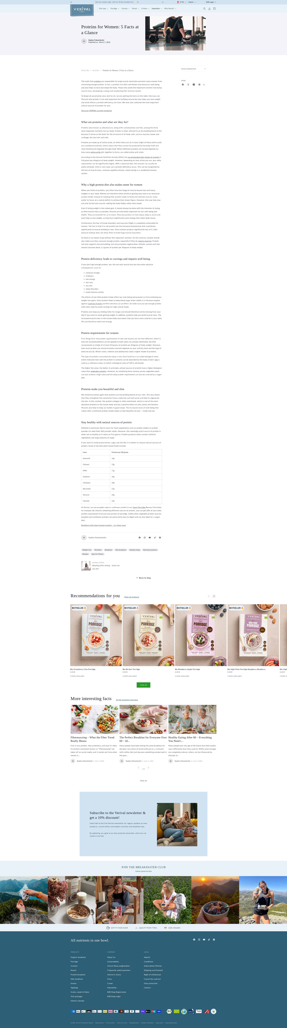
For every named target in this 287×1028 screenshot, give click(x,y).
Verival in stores (114, 974)
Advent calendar (78, 1001)
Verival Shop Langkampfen (118, 966)
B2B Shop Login (114, 996)
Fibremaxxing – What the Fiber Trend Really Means (92, 739)
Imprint (147, 957)
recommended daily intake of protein (144, 157)
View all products (131, 597)
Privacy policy (110, 1023)
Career (110, 983)
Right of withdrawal (152, 974)
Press (109, 979)
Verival (78, 1023)
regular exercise (145, 241)
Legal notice (159, 1023)
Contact (147, 988)
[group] (24, 900)
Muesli (73, 970)
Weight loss (87, 550)
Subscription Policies (153, 966)
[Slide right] (213, 596)
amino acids (95, 152)
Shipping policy (134, 1023)
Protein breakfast (78, 974)
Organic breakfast (78, 957)
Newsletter (112, 988)
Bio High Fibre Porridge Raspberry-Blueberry (246, 669)
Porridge (74, 961)
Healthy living (135, 550)
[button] (103, 8)
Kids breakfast (120, 550)
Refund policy (99, 1023)
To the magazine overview (127, 700)
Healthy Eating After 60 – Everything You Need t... (190, 739)
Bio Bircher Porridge (131, 669)
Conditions (148, 961)
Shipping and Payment (153, 970)
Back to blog (145, 578)
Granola (74, 966)
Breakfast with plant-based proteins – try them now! (103, 525)
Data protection (151, 983)
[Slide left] (209, 596)
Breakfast (108, 550)
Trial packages (76, 996)
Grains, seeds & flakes (80, 992)
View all (143, 685)
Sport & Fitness (97, 554)
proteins (97, 81)
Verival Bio (85, 70)
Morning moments (150, 550)
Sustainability (113, 961)
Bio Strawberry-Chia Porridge (82, 669)
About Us (111, 957)
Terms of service (122, 1023)
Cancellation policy (171, 1023)
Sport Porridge (139, 507)
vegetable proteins (98, 371)
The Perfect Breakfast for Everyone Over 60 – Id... (143, 739)
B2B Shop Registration (116, 992)
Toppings (74, 988)
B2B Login (210, 2)
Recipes (85, 554)
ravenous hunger (95, 303)
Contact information (147, 1023)
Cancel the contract (152, 979)
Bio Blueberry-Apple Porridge (187, 669)
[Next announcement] (162, 2)
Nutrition (96, 70)
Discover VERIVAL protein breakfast (96, 110)
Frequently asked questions (118, 970)
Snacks (74, 983)
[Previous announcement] (71, 2)
